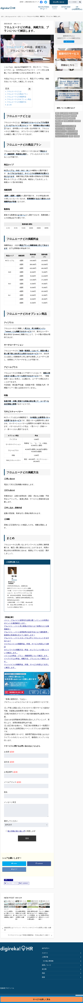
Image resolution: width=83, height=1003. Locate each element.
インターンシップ (72, 133)
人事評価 (77, 8)
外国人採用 (59, 121)
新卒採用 (73, 116)
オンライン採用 (72, 131)
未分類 (44, 969)
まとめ (9, 105)
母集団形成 (66, 116)
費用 (57, 113)
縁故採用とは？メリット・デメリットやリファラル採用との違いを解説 (27, 929)
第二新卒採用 (64, 113)
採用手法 (58, 118)
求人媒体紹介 (25, 883)
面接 (65, 7)
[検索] (80, 2)
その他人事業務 (48, 961)
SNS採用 (76, 136)
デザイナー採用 (60, 128)
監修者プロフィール (7, 988)
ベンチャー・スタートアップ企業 (65, 126)
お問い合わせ (59, 2)
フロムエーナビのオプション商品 (19, 99)
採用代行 (72, 118)
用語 (43, 973)
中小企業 (58, 123)
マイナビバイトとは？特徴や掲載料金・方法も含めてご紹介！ (29, 935)
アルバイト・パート (12, 883)
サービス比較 (70, 128)
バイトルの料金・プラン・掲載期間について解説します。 (26, 656)
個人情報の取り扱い (15, 831)
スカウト (55, 7)
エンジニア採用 (60, 133)
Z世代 (71, 136)
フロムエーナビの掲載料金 (16, 97)
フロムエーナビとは (14, 91)
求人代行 (58, 116)
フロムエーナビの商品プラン (17, 94)
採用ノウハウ (43, 8)
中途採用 (77, 121)
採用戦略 (65, 118)
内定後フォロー (68, 121)
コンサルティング (61, 131)
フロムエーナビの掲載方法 (16, 102)
